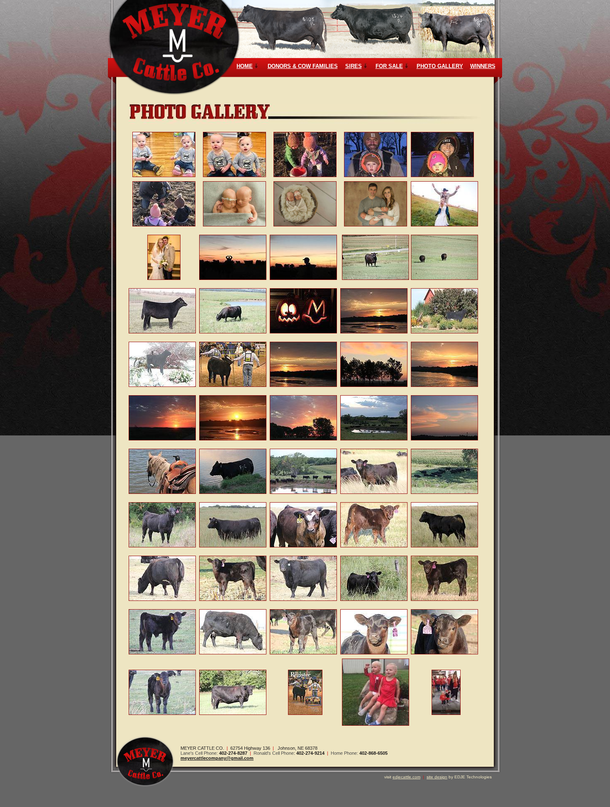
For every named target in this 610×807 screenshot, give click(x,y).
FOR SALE (389, 66)
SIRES (353, 66)
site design (437, 777)
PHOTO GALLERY (440, 66)
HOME (245, 66)
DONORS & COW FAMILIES (303, 66)
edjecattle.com (406, 777)
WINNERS (482, 66)
